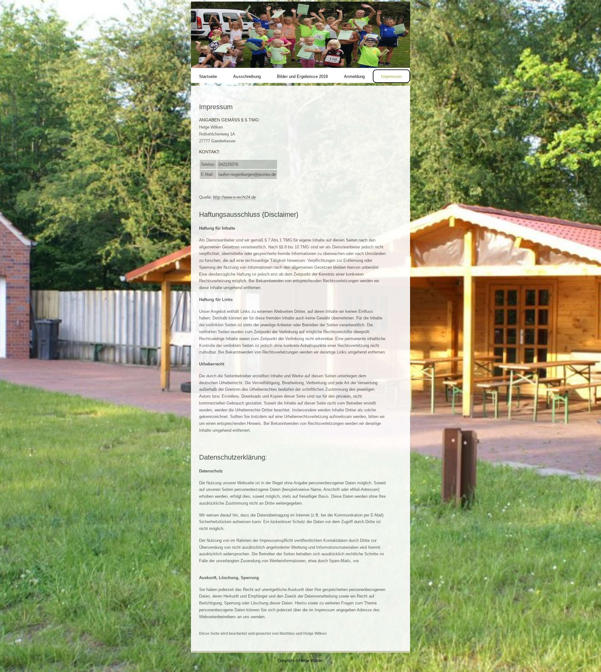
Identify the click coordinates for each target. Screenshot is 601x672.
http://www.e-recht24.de (234, 197)
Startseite (208, 76)
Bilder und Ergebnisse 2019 (302, 76)
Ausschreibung (247, 76)
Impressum (391, 76)
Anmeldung (354, 76)
